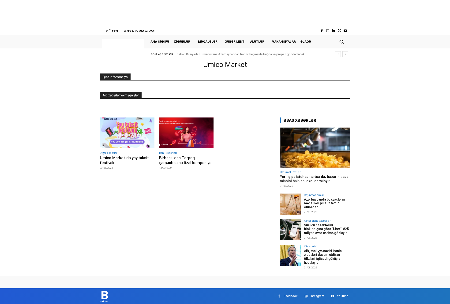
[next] (345, 54)
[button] (341, 41)
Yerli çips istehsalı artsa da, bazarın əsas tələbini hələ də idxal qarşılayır (314, 179)
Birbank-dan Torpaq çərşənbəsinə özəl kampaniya (185, 160)
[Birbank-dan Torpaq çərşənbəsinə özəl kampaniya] (186, 133)
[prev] (338, 54)
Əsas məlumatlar (290, 172)
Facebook (291, 296)
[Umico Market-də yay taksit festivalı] (127, 133)
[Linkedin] (333, 31)
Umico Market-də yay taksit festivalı (124, 160)
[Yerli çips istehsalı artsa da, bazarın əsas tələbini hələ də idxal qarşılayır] (315, 148)
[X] (339, 31)
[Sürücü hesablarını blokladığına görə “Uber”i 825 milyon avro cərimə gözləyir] (290, 229)
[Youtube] (345, 31)
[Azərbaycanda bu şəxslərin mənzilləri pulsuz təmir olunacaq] (290, 204)
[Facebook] (322, 31)
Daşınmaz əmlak (314, 195)
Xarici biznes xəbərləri (317, 220)
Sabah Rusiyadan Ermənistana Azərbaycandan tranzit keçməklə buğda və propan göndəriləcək (241, 54)
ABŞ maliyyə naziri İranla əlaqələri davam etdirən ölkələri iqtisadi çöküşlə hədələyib (323, 256)
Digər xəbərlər (108, 152)
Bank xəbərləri (168, 152)
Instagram (317, 296)
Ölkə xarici (310, 246)
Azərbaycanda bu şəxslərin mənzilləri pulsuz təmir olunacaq (324, 203)
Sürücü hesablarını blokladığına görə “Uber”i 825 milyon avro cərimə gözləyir (326, 229)
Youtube (342, 296)
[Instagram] (327, 31)
